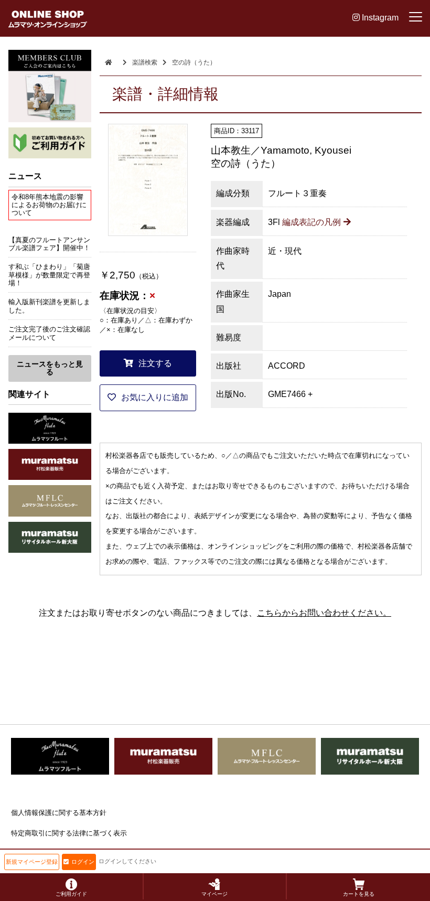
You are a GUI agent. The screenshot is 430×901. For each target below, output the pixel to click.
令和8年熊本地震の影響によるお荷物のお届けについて (49, 205)
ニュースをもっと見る (50, 368)
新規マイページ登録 (32, 862)
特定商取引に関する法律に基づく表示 (69, 833)
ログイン (82, 862)
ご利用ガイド (71, 894)
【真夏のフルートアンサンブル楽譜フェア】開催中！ (49, 244)
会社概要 (24, 853)
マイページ (214, 894)
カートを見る (358, 894)
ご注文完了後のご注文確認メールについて (49, 333)
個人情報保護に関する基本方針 (58, 813)
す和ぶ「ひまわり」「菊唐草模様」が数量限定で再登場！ (49, 275)
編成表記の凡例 (311, 222)
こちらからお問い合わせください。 (324, 612)
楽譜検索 (144, 62)
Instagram (379, 17)
